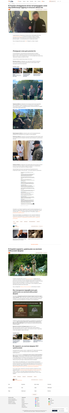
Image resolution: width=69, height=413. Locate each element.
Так (54, 410)
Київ (22, 387)
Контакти (23, 401)
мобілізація (25, 221)
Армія (28, 1)
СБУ (26, 41)
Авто (9, 384)
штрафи (14, 376)
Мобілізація (13, 3)
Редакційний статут (11, 401)
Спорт (35, 1)
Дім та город (36, 384)
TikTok (51, 398)
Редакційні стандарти (11, 402)
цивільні (35, 376)
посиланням (28, 286)
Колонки (39, 1)
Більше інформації (61, 410)
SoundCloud (52, 403)
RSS (50, 404)
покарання (24, 376)
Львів (35, 387)
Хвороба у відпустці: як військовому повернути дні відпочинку (38, 341)
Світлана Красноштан (18, 380)
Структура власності (25, 403)
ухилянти (38, 221)
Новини (24, 1)
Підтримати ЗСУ (53, 1)
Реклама (23, 402)
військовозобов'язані (32, 221)
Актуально (23, 384)
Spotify (51, 401)
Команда (23, 404)
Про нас (23, 398)
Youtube (37, 398)
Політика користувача (11, 398)
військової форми (29, 278)
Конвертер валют (24, 407)
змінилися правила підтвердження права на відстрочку (30, 369)
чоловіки (14, 223)
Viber (37, 401)
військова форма (29, 376)
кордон (17, 221)
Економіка (31, 1)
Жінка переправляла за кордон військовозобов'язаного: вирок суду (17, 75)
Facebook (37, 404)
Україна (20, 1)
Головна (9, 3)
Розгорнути (34, 394)
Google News (52, 400)
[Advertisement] (27, 46)
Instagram (38, 403)
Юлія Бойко (17, 226)
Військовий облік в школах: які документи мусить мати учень (37, 74)
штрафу (20, 211)
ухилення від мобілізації (17, 36)
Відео (44, 1)
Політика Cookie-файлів (12, 403)
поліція (21, 221)
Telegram (37, 400)
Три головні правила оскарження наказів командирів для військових (26, 75)
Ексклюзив (10, 387)
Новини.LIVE (22, 286)
